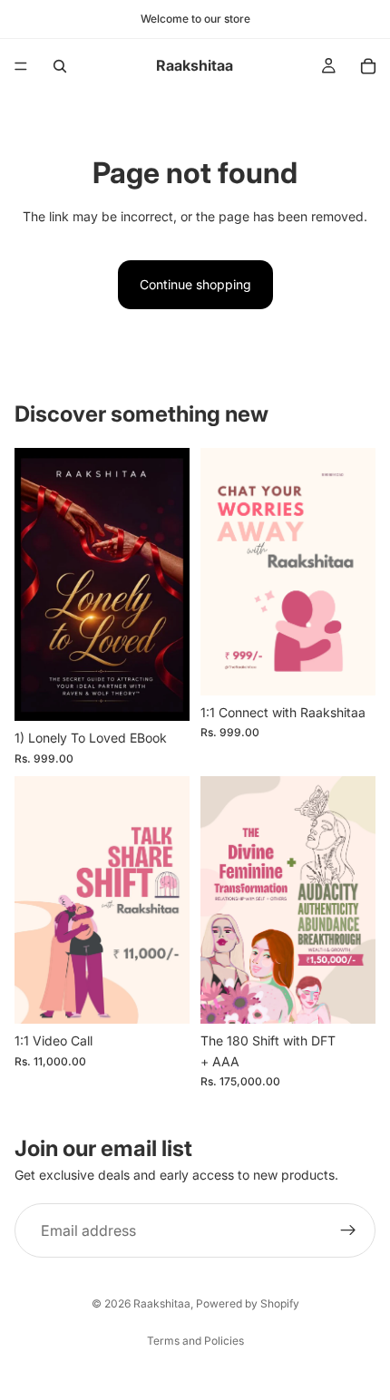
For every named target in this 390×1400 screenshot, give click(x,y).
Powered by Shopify (247, 1303)
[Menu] (21, 66)
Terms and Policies (195, 1340)
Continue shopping (195, 284)
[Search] (60, 66)
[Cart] (368, 66)
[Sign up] (348, 1230)
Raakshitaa (161, 1303)
